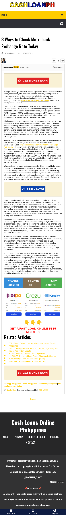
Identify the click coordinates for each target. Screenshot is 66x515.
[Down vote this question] (62, 61)
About (6, 437)
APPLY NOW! (35, 189)
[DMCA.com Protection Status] (57, 483)
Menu (4, 15)
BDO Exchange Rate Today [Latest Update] (27, 359)
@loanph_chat (33, 477)
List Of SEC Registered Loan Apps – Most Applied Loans (32, 356)
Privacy (19, 437)
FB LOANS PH (33, 282)
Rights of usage (36, 437)
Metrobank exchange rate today (35, 100)
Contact (30, 442)
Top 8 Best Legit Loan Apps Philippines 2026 (27, 361)
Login (33, 399)
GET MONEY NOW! (35, 80)
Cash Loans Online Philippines (33, 426)
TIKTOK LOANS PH (51, 282)
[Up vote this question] (54, 61)
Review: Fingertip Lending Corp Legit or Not (27, 354)
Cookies (54, 437)
